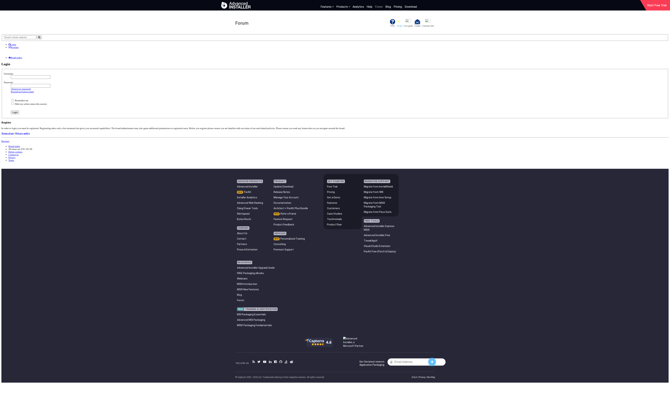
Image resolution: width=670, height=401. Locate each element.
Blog (388, 6)
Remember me (21, 100)
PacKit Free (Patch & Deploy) (380, 251)
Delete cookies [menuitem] (15, 152)
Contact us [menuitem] (13, 154)
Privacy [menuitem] (12, 157)
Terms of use (7, 133)
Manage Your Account (286, 197)
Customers (333, 208)
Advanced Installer (247, 186)
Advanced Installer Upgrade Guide (256, 267)
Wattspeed (243, 213)
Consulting (280, 244)
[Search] (39, 37)
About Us (242, 233)
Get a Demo (333, 197)
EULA (414, 377)
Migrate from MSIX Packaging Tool (374, 204)
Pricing (398, 6)
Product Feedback (284, 224)
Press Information (247, 249)
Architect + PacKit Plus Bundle (291, 208)
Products (342, 6)
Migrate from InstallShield (378, 186)
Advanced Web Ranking (250, 202)
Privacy (421, 377)
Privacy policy (22, 133)
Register (5, 141)
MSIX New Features (248, 289)
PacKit (247, 192)
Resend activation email (22, 91)
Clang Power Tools (247, 208)
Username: (9, 73)
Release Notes (282, 192)
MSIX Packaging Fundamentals (254, 325)
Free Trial (332, 186)
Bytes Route (244, 219)
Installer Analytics (247, 197)
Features (326, 6)
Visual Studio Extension (377, 246)
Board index (14, 146)
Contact (241, 238)
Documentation (282, 202)
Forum (379, 6)
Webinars (242, 278)
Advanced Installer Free (377, 235)
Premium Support (284, 249)
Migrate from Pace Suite (377, 212)
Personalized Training (292, 238)
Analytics (358, 6)
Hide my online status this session (30, 104)
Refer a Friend (288, 213)
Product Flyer (334, 224)
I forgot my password (21, 89)
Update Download (283, 186)
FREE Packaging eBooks (250, 273)
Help (369, 6)
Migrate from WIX (373, 192)
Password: (8, 82)
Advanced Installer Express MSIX (379, 228)
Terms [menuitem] (11, 160)
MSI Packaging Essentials (251, 314)
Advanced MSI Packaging (251, 319)
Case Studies (334, 213)
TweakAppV (370, 240)
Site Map (431, 377)
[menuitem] (12, 44)
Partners (242, 244)
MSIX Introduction (247, 284)
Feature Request (283, 219)
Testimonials (334, 219)
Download (411, 6)
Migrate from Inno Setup (377, 197)
